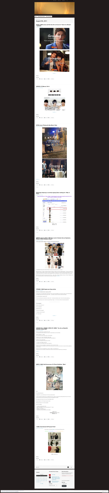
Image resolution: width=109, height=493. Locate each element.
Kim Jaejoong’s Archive (41, 16)
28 (46, 480)
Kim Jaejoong (54, 0)
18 (41, 479)
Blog (35, 16)
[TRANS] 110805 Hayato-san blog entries (46, 289)
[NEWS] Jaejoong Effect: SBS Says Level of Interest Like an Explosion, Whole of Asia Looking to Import (53, 238)
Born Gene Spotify (48, 16)
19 (43, 479)
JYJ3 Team (41, 87)
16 (38, 479)
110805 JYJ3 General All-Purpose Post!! (45, 426)
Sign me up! (64, 478)
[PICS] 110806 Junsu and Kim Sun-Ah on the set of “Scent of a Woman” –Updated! (53, 25)
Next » (71, 467)
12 (43, 478)
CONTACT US (59, 0)
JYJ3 (48, 0)
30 (38, 481)
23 (38, 480)
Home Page (53, 474)
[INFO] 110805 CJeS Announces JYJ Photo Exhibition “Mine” (51, 364)
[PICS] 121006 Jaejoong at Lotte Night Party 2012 (55, 481)
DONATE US (63, 0)
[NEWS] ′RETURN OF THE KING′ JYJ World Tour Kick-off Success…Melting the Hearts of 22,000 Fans (56, 478)
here (53, 429)
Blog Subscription (65, 471)
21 (46, 479)
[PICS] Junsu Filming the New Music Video (46, 125)
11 (41, 478)
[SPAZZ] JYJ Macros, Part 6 (42, 86)
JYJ (51, 0)
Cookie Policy (16, 491)
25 (41, 480)
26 (43, 480)
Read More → (54, 73)
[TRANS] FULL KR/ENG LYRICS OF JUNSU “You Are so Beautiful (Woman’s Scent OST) (52, 328)
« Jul (40, 483)
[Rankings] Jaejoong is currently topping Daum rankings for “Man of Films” (53, 193)
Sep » (42, 483)
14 (46, 478)
